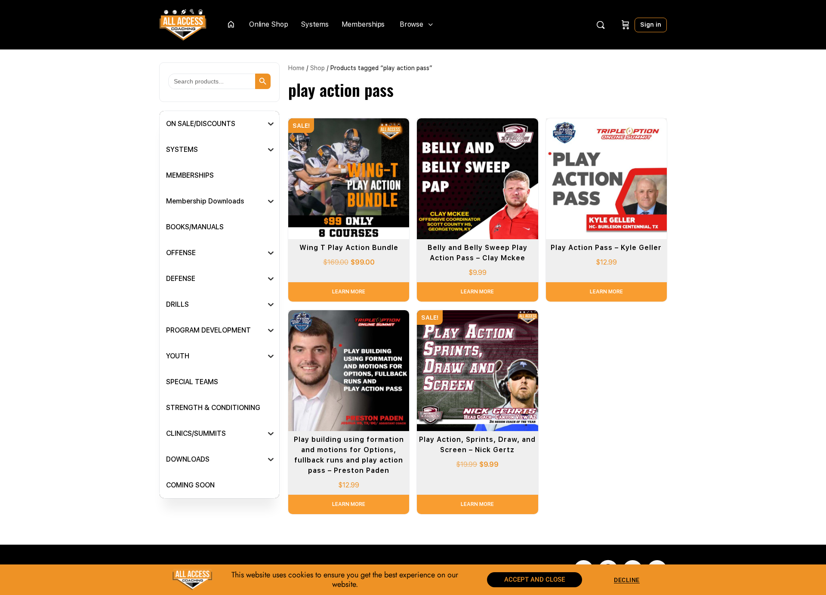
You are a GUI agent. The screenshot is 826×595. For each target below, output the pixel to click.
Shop (317, 68)
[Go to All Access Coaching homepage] (182, 24)
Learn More (348, 292)
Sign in (650, 24)
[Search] (600, 25)
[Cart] (625, 24)
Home (296, 68)
